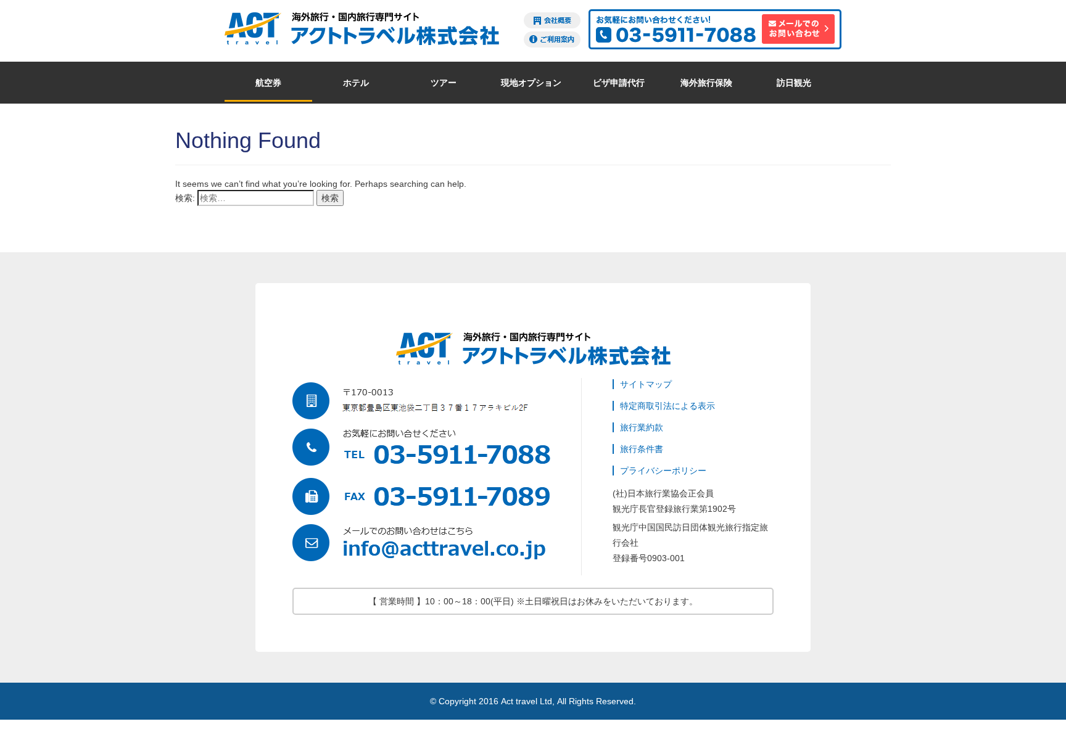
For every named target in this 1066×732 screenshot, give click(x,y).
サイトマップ (646, 384)
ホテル (356, 83)
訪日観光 (794, 83)
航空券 (268, 83)
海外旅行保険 (706, 83)
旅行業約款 (641, 427)
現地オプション (531, 83)
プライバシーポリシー (663, 470)
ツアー (444, 83)
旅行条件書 (641, 449)
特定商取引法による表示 (667, 406)
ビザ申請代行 (619, 83)
